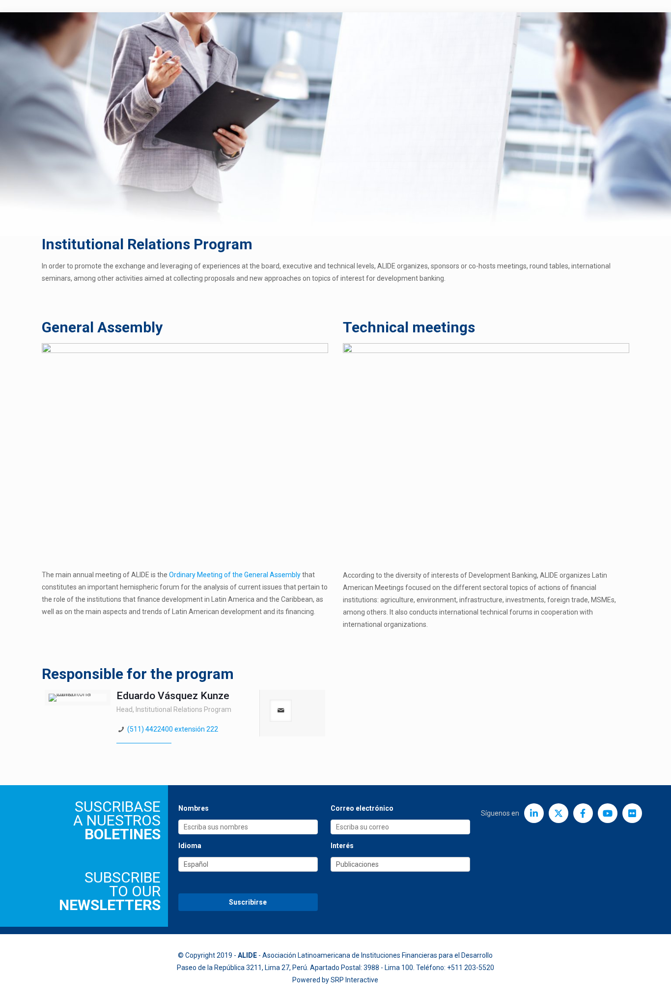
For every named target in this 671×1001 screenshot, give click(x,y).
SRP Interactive (354, 980)
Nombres (193, 808)
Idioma (189, 846)
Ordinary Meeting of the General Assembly (235, 575)
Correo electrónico (362, 808)
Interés (342, 846)
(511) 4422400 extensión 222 (172, 729)
